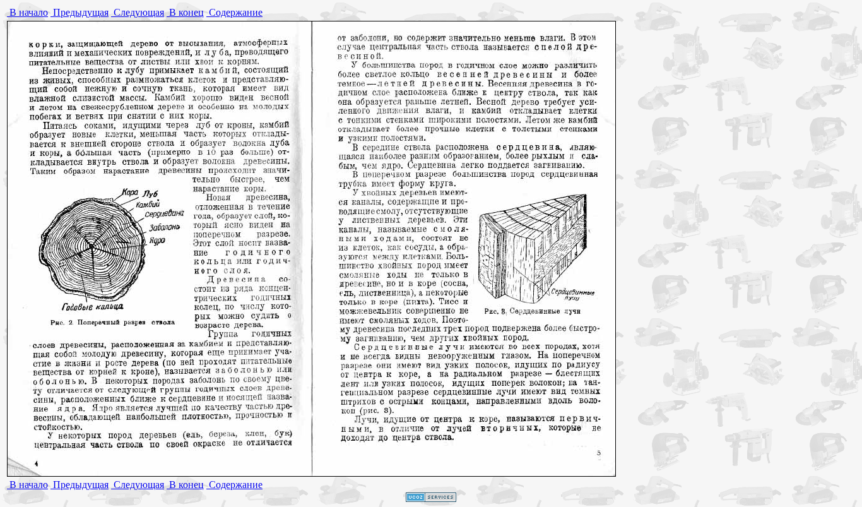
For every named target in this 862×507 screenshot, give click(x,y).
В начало (27, 12)
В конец (185, 12)
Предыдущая (79, 12)
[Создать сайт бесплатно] (431, 498)
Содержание (234, 12)
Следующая (137, 12)
